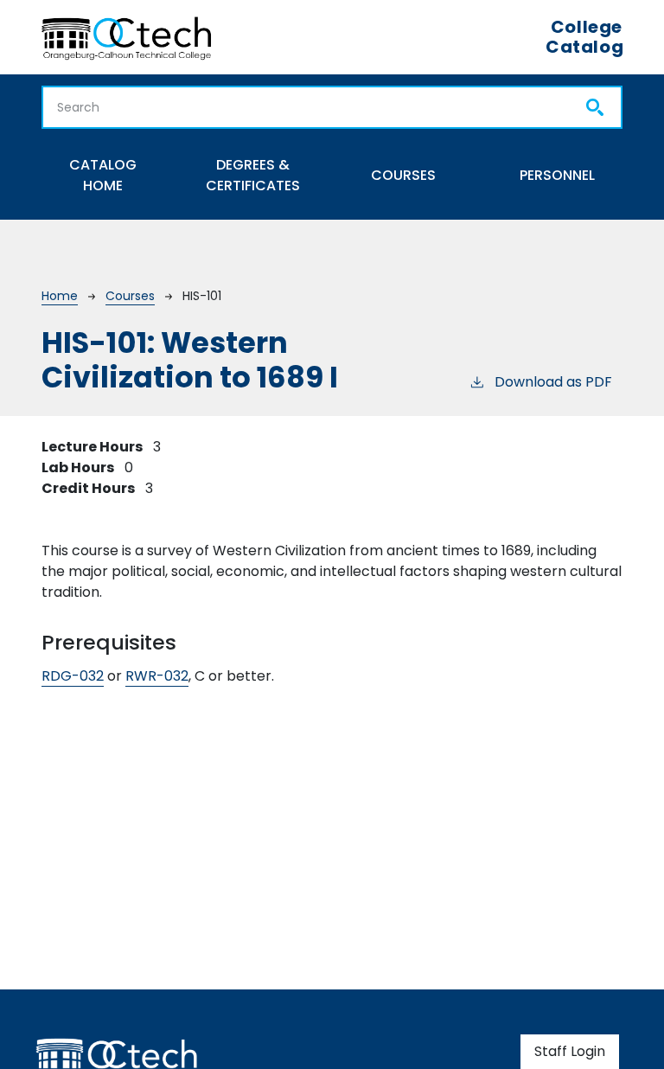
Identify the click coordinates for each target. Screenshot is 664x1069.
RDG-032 (73, 676)
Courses (403, 175)
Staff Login (569, 1051)
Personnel (557, 175)
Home (60, 295)
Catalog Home (103, 175)
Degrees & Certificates (253, 175)
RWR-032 (156, 676)
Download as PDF (553, 382)
